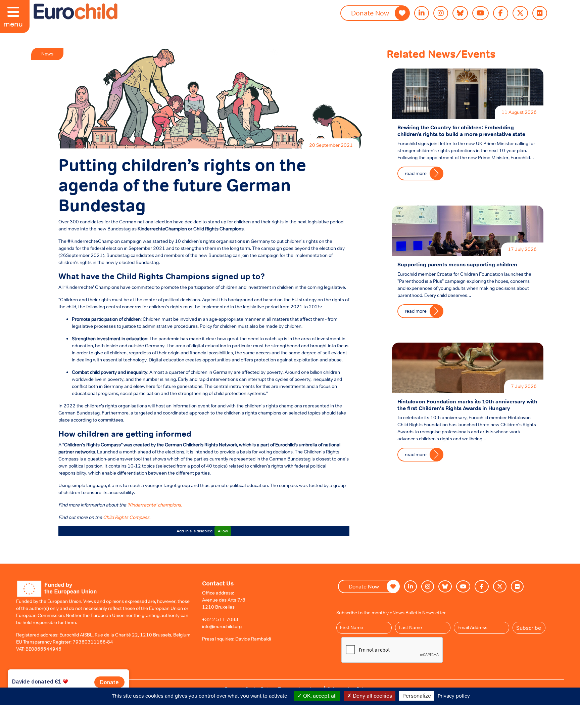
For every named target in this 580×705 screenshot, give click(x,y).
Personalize (416, 695)
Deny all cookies (371, 695)
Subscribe (528, 627)
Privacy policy (454, 696)
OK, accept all (319, 695)
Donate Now (370, 13)
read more (416, 173)
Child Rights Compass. (126, 517)
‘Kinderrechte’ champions (154, 505)
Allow (223, 531)
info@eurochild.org (222, 626)
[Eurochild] (75, 11)
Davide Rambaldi (253, 639)
